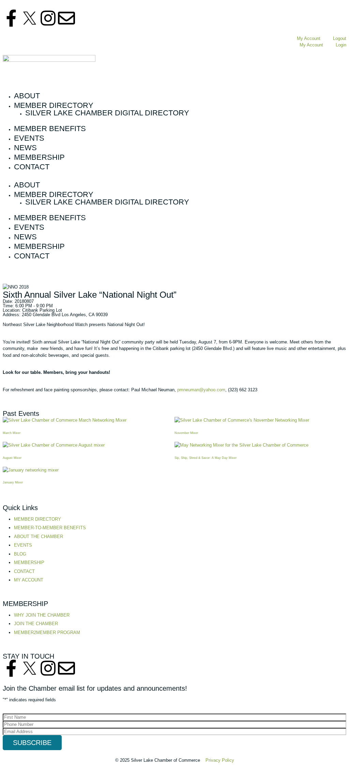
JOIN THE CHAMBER (36, 623)
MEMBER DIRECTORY (37, 519)
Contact (31, 167)
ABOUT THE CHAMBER (38, 536)
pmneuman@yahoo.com (201, 389)
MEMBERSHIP (29, 562)
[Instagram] (48, 18)
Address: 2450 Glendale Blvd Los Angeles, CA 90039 (55, 314)
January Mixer (13, 482)
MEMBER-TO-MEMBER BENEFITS (50, 527)
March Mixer (11, 433)
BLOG (20, 554)
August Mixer (12, 458)
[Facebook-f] (11, 18)
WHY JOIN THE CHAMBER (42, 615)
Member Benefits (50, 128)
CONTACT (24, 571)
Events (29, 138)
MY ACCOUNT (28, 579)
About (27, 96)
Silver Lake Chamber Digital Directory (107, 113)
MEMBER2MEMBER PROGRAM (47, 632)
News (25, 148)
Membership (39, 157)
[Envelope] (66, 18)
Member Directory (53, 105)
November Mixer (186, 433)
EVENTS (23, 545)
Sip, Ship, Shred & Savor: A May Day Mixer (205, 458)
